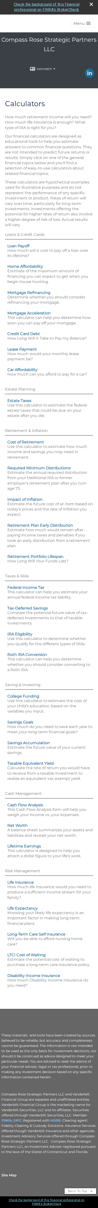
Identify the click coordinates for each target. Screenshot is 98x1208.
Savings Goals (20, 722)
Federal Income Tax (25, 587)
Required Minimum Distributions (39, 468)
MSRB (55, 1120)
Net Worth (17, 825)
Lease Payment (22, 349)
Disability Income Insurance (33, 975)
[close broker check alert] (91, 4)
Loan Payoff (18, 246)
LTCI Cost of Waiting (26, 955)
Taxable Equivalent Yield (30, 763)
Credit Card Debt (23, 334)
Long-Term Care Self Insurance (36, 934)
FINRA (6, 1120)
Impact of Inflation (25, 499)
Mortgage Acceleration (29, 313)
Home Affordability (25, 266)
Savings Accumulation (28, 743)
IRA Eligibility (19, 634)
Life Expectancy (22, 908)
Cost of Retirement (25, 442)
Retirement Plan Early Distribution (40, 525)
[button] (82, 23)
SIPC (17, 1120)
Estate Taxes (19, 400)
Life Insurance (20, 882)
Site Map (9, 1175)
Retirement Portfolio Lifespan (35, 556)
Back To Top (78, 1191)
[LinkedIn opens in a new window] (89, 76)
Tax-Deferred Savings (27, 608)
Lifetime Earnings (24, 846)
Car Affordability (22, 369)
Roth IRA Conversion (27, 654)
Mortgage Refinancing (28, 292)
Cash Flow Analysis (25, 805)
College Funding (23, 696)
